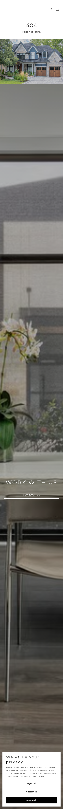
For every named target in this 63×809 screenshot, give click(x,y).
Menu (57, 9)
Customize (31, 792)
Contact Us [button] (31, 494)
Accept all (31, 800)
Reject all (31, 783)
